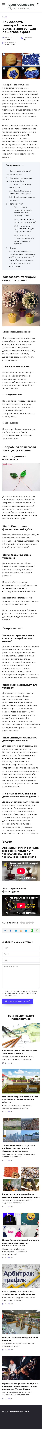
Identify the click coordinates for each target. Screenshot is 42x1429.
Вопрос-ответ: (16, 204)
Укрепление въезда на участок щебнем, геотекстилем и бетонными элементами (18, 1148)
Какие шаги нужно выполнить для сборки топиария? (24, 229)
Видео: (12, 248)
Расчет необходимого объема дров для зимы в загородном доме (21, 1195)
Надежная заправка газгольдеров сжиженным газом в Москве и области (20, 1099)
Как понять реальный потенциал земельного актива (19, 1052)
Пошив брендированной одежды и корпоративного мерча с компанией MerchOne (20, 1243)
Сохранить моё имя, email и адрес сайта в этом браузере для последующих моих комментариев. (21, 993)
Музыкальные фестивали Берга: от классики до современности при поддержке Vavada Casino (20, 1386)
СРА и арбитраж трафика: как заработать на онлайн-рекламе (18, 1292)
